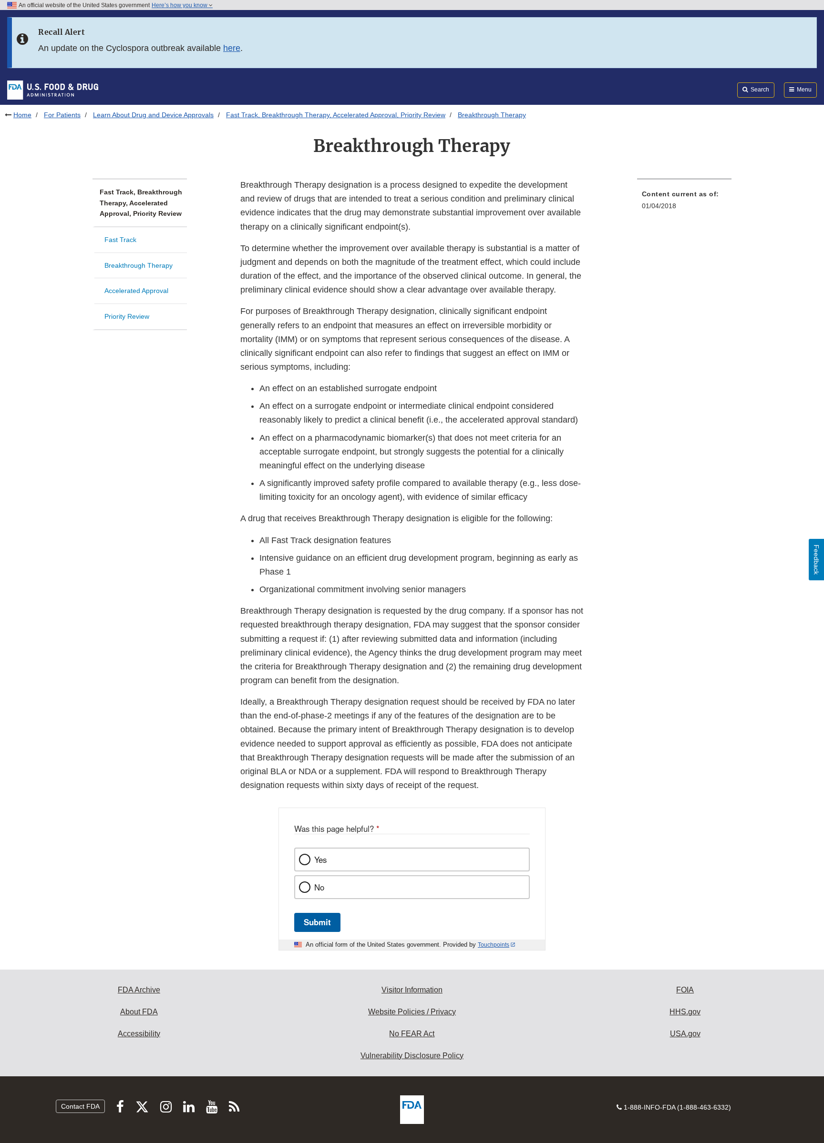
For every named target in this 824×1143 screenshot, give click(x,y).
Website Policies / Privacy (412, 1012)
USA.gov (685, 1034)
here (231, 48)
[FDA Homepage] (52, 89)
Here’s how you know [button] (180, 5)
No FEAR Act (411, 1034)
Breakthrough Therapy (138, 265)
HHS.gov (685, 1012)
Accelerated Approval (136, 290)
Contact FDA (80, 1106)
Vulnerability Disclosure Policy (412, 1056)
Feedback (816, 560)
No (319, 887)
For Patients (62, 115)
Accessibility (139, 1034)
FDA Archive (139, 990)
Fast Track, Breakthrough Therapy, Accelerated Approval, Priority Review (335, 115)
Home (22, 115)
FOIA (685, 990)
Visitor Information (412, 990)
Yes (320, 859)
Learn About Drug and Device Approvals (153, 115)
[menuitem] (684, 203)
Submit (317, 922)
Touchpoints (493, 944)
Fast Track (120, 239)
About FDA (139, 1012)
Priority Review (126, 316)
